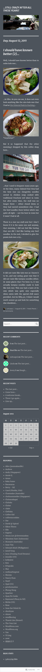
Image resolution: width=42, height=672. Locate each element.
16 (11, 434)
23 (11, 439)
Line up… (9, 401)
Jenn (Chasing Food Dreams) (17, 554)
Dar (6, 521)
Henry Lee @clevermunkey (16, 536)
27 (31, 439)
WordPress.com (12, 626)
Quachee (9, 593)
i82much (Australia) (14, 542)
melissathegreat (12, 572)
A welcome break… (13, 395)
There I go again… (13, 398)
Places (34, 308)
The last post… (20, 343)
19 (26, 434)
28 (36, 439)
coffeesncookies (12, 518)
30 (11, 443)
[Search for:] (18, 324)
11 (21, 430)
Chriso (8, 505)
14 (36, 430)
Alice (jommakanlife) (14, 466)
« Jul (10, 448)
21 (36, 434)
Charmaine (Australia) (14, 493)
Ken (7, 563)
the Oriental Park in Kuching (22, 105)
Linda (12, 364)
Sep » (31, 448)
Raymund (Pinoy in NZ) (15, 599)
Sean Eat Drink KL (13, 608)
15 (6, 434)
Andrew (8, 469)
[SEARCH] (36, 324)
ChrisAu (8, 502)
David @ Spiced (12, 524)
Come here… (10, 392)
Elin (7, 530)
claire (7, 508)
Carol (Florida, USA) (13, 490)
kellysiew (9, 560)
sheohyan (9, 611)
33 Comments (8, 311)
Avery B (13, 370)
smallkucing (10, 617)
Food (29, 308)
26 (26, 439)
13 (31, 430)
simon (8, 614)
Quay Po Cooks (11, 596)
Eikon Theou (10, 527)
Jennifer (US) (11, 557)
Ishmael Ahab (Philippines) (17, 548)
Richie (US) (10, 602)
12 (26, 430)
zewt (7, 638)
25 (21, 439)
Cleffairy (9, 511)
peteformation (11, 587)
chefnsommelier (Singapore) (17, 496)
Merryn (8, 575)
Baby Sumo (10, 481)
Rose (7, 605)
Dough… (23, 370)
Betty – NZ (10, 487)
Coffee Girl (9, 514)
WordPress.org (11, 629)
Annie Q (8, 475)
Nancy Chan (10, 578)
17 (16, 434)
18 (21, 434)
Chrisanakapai (11, 499)
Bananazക (9, 484)
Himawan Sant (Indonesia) (16, 539)
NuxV (7, 581)
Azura (7, 478)
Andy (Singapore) (12, 472)
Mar (7, 569)
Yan (7, 632)
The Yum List (11, 623)
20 (31, 434)
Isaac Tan (9, 545)
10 (16, 430)
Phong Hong (10, 590)
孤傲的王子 (9, 641)
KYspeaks (9, 566)
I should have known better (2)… (17, 52)
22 (6, 439)
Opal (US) (9, 584)
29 (6, 443)
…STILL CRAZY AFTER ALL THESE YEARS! (17, 9)
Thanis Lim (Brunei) (14, 620)
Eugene (8, 533)
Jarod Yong (10, 551)
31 (16, 443)
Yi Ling (8, 635)
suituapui (10, 308)
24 (16, 439)
